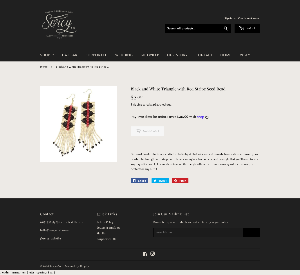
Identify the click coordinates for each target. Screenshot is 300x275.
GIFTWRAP (150, 55)
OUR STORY (177, 55)
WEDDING (124, 55)
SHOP (45, 55)
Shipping (136, 104)
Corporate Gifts (107, 239)
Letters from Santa (109, 227)
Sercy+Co (55, 266)
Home (44, 66)
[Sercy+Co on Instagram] (152, 254)
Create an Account (249, 18)
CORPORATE (96, 55)
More (244, 55)
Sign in (228, 18)
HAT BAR (69, 55)
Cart (250, 28)
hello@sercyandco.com (55, 230)
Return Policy (105, 222)
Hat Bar (102, 233)
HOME (226, 55)
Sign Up (251, 232)
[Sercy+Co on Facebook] (145, 254)
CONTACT (203, 55)
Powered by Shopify (77, 266)
